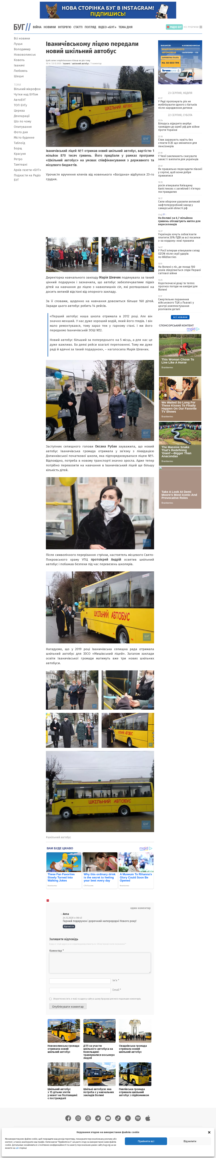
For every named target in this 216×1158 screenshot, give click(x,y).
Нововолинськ (25, 54)
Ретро (18, 159)
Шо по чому (22, 121)
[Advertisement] (28, 233)
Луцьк (18, 44)
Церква (19, 110)
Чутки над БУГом (26, 94)
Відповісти (69, 926)
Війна (37, 27)
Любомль (21, 71)
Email (116, 989)
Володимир (22, 49)
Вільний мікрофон (27, 89)
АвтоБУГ (20, 100)
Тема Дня (125, 27)
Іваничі (19, 65)
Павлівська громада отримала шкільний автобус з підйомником (134, 1092)
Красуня (20, 154)
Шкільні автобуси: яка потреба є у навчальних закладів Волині (98, 1092)
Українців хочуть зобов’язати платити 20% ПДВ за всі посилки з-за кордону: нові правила (179, 237)
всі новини (180, 317)
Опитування (23, 127)
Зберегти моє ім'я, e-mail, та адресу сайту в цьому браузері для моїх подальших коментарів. (97, 999)
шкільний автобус (80, 63)
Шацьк (19, 76)
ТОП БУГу (20, 105)
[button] (209, 1132)
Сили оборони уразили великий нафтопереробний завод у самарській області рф (179, 205)
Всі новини (22, 38)
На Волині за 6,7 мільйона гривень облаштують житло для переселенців (179, 221)
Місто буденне (24, 137)
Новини (50, 27)
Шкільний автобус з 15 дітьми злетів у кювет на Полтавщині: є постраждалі (63, 1094)
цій (17, 1148)
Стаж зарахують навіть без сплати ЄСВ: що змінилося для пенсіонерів (177, 143)
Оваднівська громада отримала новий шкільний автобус (133, 1048)
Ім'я (115, 980)
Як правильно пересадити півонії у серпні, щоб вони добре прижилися (180, 172)
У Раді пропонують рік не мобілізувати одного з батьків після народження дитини (177, 104)
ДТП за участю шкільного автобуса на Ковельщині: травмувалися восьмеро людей (99, 1052)
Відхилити (190, 1141)
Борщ (18, 148)
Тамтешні (20, 164)
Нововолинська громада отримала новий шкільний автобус (63, 1048)
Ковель (19, 60)
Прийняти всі (146, 1141)
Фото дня (21, 132)
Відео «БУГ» (107, 27)
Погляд (90, 27)
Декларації (22, 116)
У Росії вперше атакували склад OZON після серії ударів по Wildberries (179, 253)
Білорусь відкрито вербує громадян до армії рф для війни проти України (178, 127)
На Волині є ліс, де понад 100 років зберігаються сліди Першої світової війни (179, 270)
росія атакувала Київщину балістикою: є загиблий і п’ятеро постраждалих (179, 188)
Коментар (56, 950)
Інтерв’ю (64, 27)
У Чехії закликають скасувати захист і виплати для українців (178, 157)
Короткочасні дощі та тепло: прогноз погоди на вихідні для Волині (178, 286)
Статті (78, 27)
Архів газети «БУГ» (27, 170)
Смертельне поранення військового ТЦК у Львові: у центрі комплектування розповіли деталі (176, 304)
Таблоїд (19, 143)
